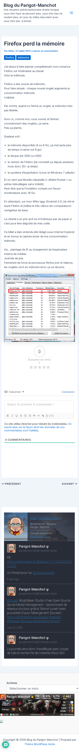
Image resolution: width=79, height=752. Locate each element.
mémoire (23, 57)
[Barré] (21, 415)
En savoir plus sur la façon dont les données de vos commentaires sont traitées (38, 427)
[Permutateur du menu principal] (71, 13)
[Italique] (12, 415)
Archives (12, 682)
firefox (10, 57)
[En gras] (7, 415)
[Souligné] (16, 415)
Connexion (67, 391)
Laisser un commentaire (45, 51)
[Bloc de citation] (34, 415)
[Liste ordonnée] (25, 415)
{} (47, 415)
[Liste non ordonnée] (29, 415)
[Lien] (43, 415)
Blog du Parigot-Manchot (30, 5)
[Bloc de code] (38, 415)
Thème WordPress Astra (39, 744)
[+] (52, 415)
